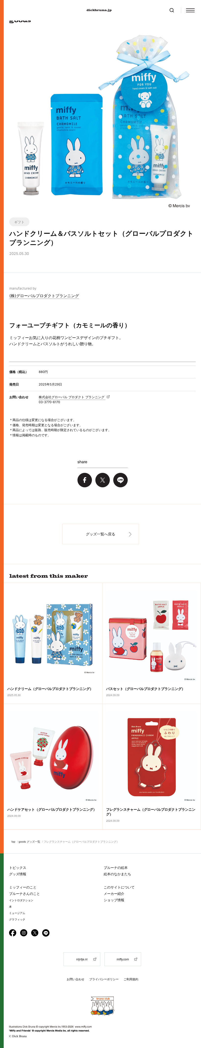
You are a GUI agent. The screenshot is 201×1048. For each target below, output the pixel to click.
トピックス (17, 867)
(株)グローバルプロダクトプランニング (44, 295)
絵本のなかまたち (117, 874)
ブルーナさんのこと (24, 893)
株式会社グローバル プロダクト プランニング (72, 397)
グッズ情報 (17, 874)
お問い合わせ (75, 979)
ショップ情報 (114, 900)
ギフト (19, 221)
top (13, 841)
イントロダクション (21, 900)
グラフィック (17, 919)
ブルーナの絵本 (116, 867)
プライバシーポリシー (104, 979)
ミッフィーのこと (23, 887)
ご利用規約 (131, 979)
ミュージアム (17, 913)
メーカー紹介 (114, 893)
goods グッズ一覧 (29, 841)
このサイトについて (119, 887)
